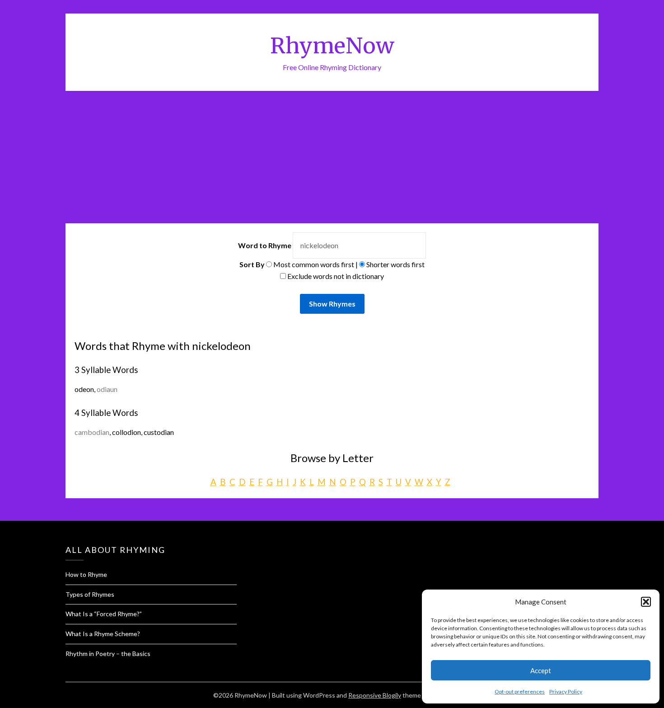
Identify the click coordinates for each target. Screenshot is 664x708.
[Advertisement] (332, 158)
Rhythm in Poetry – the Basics (107, 653)
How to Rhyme (86, 574)
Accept (540, 670)
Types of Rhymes (89, 594)
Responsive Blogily (374, 695)
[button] (645, 601)
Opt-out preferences (520, 691)
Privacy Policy (565, 691)
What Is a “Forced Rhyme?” (103, 614)
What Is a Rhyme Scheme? (102, 633)
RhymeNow (332, 45)
